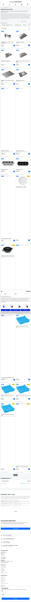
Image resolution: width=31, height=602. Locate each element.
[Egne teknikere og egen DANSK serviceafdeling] (15, 546)
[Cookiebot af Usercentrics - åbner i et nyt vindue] (26, 291)
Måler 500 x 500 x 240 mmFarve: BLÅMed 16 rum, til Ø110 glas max (22, 391)
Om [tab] (25, 293)
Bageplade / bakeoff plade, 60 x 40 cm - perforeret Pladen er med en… (23, 56)
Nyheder (2, 582)
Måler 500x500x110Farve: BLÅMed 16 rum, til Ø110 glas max (22, 322)
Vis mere (15, 511)
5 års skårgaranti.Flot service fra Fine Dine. (6, 207)
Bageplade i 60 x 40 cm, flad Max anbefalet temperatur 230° (8, 56)
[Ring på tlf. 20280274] (15, 542)
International (3, 580)
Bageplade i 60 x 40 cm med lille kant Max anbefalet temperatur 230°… (22, 37)
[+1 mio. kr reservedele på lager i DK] (15, 539)
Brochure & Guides (3, 567)
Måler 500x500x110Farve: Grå (7, 347)
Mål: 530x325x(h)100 (4, 164)
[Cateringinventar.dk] (15, 2)
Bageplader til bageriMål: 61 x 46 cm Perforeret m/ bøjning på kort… (7, 76)
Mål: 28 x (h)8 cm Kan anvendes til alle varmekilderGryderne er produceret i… (8, 251)
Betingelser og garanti (4, 572)
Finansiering (2, 569)
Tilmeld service (3, 566)
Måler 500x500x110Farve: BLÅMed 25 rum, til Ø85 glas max (8, 410)
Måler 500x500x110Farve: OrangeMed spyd (22, 277)
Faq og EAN (2, 568)
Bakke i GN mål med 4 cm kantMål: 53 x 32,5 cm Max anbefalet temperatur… (22, 75)
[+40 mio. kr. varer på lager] (15, 535)
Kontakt (2, 571)
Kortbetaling (3, 570)
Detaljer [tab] (15, 293)
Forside (2, 7)
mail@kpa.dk (4, 557)
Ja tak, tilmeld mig (15, 528)
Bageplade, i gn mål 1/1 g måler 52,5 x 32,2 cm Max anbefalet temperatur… (7, 120)
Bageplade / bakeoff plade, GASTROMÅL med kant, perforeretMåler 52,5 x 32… (22, 120)
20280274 (3, 555)
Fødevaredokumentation (4, 583)
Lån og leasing (3, 581)
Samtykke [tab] (5, 293)
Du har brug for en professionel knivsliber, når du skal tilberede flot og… (7, 38)
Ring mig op (15, 598)
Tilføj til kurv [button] (14, 45)
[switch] (12, 306)
